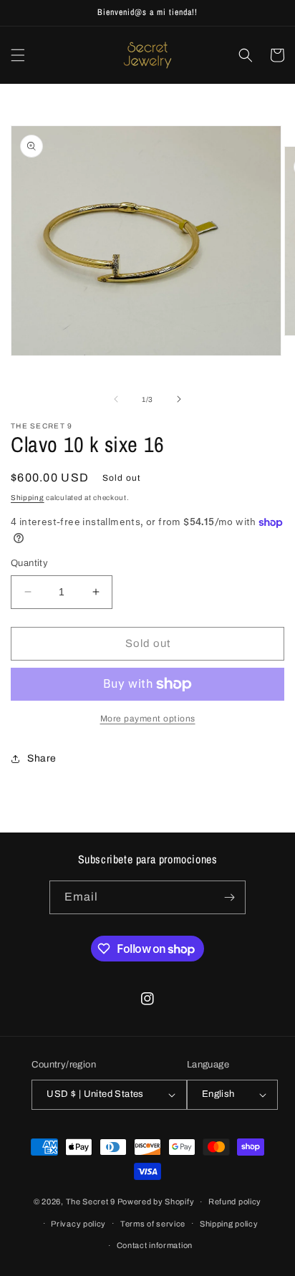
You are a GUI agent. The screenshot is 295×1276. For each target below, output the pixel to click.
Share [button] (42, 758)
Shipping (27, 498)
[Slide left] (116, 399)
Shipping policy (229, 1223)
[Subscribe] (229, 897)
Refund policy (234, 1201)
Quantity (29, 563)
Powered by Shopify (156, 1201)
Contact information (155, 1245)
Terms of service (152, 1223)
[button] (18, 55)
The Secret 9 (90, 1201)
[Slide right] (179, 399)
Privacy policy (78, 1223)
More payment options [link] (147, 719)
